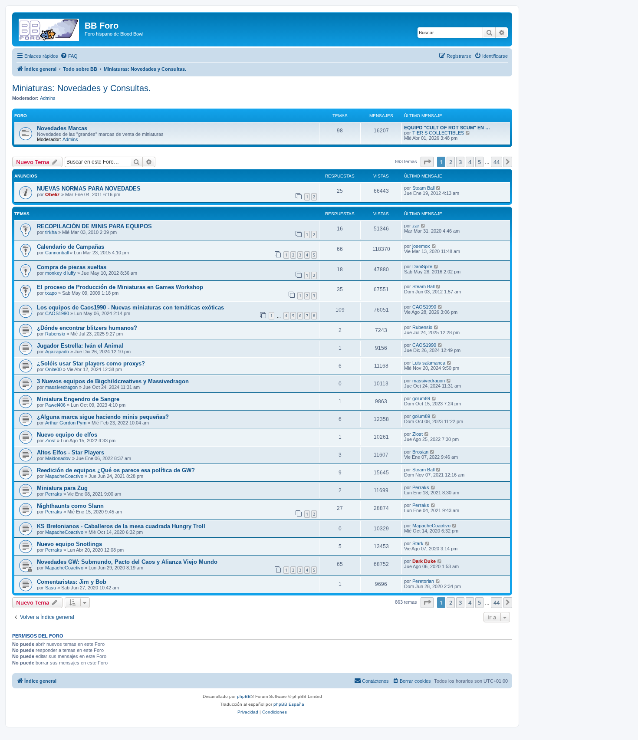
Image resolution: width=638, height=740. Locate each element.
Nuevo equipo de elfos (67, 434)
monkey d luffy (60, 273)
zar (415, 225)
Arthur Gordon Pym (65, 422)
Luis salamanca (428, 362)
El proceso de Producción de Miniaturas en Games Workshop (120, 287)
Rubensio (55, 333)
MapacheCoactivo (64, 476)
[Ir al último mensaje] (438, 188)
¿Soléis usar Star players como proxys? (91, 363)
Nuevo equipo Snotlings (69, 544)
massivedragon (61, 387)
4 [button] (469, 162)
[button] (427, 162)
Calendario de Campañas (70, 246)
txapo (51, 293)
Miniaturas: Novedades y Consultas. (81, 88)
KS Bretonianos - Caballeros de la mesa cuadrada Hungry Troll (121, 526)
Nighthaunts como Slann (70, 506)
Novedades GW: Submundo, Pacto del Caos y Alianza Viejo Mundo (127, 562)
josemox (421, 246)
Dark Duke (424, 561)
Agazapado (57, 351)
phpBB (244, 696)
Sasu (50, 587)
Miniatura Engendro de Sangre (78, 399)
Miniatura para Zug (62, 488)
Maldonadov (58, 458)
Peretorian (423, 581)
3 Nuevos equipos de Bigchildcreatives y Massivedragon (113, 381)
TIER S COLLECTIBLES (438, 132)
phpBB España (288, 704)
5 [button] (479, 162)
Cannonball (57, 252)
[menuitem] (69, 56)
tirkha (51, 232)
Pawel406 (55, 405)
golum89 (421, 398)
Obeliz (52, 194)
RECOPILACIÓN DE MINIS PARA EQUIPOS (94, 226)
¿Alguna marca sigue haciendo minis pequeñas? (103, 417)
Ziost (50, 440)
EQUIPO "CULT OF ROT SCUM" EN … (447, 127)
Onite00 (53, 369)
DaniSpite (422, 266)
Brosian (420, 451)
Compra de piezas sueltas (71, 267)
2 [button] (450, 162)
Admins (48, 98)
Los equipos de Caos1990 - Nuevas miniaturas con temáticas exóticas (130, 307)
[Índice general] (49, 28)
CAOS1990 (57, 313)
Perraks (53, 494)
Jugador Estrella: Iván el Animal (80, 345)
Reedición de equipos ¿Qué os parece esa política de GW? (116, 470)
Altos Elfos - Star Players (70, 452)
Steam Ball (423, 188)
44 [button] (496, 162)
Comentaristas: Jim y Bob (71, 582)
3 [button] (460, 162)
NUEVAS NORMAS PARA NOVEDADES (89, 188)
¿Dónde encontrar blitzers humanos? (87, 328)
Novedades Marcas (62, 128)
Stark (418, 543)
